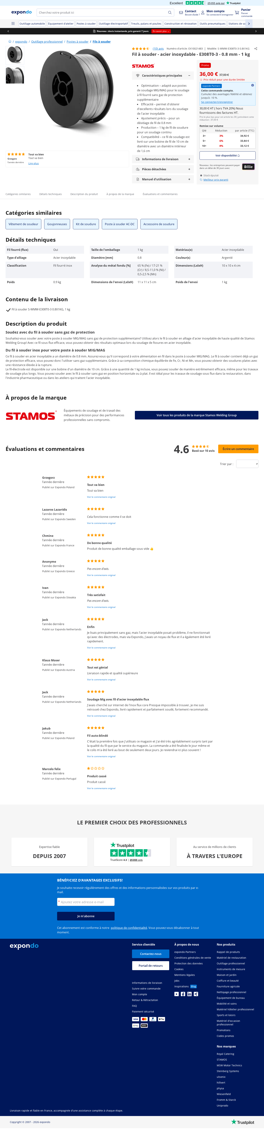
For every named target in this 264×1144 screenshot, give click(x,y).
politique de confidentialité (129, 928)
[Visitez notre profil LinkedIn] (189, 995)
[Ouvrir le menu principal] (12, 24)
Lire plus (33, 163)
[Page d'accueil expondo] (9, 42)
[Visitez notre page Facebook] (183, 995)
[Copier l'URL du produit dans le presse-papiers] (255, 48)
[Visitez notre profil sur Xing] (196, 995)
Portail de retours (151, 966)
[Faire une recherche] (170, 13)
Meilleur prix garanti (215, 179)
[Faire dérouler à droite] (255, 31)
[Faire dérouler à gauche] (8, 31)
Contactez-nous (150, 954)
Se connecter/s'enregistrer (217, 102)
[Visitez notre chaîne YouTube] (176, 995)
